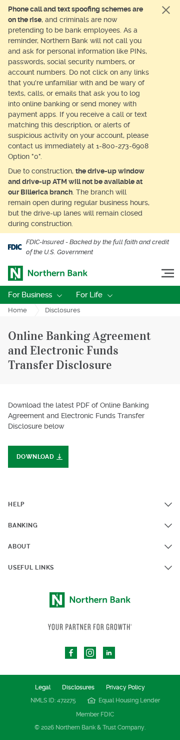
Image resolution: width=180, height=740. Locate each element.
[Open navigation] (168, 273)
